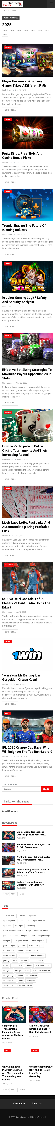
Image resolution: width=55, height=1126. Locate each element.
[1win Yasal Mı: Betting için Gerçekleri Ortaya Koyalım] (27, 654)
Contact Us (19, 1103)
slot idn (20, 975)
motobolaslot (8, 951)
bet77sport (19, 926)
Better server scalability (13, 931)
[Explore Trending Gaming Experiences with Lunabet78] (8, 885)
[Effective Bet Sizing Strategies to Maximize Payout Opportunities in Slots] (27, 349)
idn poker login (44, 936)
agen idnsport (24, 921)
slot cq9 (29, 966)
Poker (7, 1009)
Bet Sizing (31, 926)
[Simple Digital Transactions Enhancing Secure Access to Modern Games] (8, 835)
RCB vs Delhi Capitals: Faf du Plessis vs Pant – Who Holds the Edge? (26, 603)
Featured (9, 565)
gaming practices (10, 936)
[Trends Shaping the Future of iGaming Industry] (27, 205)
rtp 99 (5, 966)
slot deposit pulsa (43, 966)
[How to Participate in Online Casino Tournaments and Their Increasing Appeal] (27, 425)
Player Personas (37, 956)
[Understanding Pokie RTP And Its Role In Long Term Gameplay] (8, 873)
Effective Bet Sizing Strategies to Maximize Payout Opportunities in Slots (27, 374)
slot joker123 (31, 975)
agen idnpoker (9, 921)
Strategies (31, 980)
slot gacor (7, 971)
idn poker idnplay (28, 936)
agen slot (7, 926)
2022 (33, 31)
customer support (41, 931)
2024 (19, 31)
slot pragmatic (9, 980)
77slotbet (21, 916)
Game (7, 713)
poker (15, 961)
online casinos (9, 956)
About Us (37, 1103)
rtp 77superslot (37, 961)
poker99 (24, 961)
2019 (5, 35)
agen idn (32, 916)
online (20, 951)
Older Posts (11, 784)
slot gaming (8, 975)
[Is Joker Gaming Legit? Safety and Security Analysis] (27, 277)
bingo (28, 931)
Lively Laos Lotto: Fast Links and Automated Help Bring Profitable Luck (26, 527)
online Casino (32, 951)
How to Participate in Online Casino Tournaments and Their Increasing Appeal (24, 450)
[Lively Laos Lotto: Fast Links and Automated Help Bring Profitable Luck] (27, 502)
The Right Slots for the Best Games (17, 985)
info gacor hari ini (21, 941)
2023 (26, 31)
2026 (5, 31)
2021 (40, 31)
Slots (21, 980)
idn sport (6, 941)
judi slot (21, 946)
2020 (47, 31)
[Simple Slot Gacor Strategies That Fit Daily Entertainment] (8, 848)
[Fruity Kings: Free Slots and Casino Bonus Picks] (27, 132)
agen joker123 (39, 921)
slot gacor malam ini (41, 971)
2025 (12, 31)
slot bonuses (17, 966)
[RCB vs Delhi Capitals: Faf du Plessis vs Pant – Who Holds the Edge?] (27, 578)
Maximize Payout (36, 946)
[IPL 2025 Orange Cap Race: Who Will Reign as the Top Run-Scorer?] (27, 726)
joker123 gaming (10, 811)
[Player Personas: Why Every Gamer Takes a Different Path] (27, 60)
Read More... (10, 110)
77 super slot (8, 916)
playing (6, 961)
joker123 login (9, 946)
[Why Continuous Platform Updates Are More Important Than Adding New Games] (8, 860)
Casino (8, 47)
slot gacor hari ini (22, 971)
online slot (23, 956)
